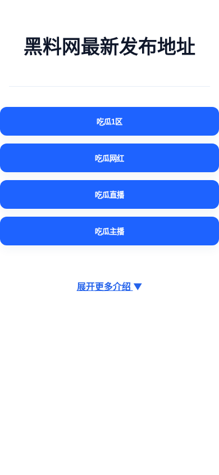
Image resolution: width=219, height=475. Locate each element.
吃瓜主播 (109, 231)
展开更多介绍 (110, 286)
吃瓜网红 (109, 158)
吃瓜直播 (109, 195)
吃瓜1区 (109, 122)
